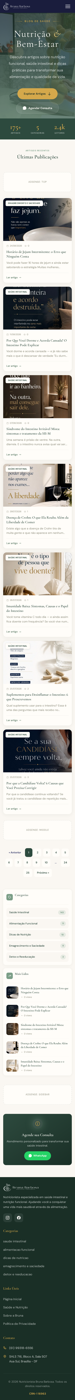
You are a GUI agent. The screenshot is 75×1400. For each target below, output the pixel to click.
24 (65, 862)
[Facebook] (18, 1217)
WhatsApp (40, 1155)
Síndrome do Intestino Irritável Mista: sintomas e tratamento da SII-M (33, 431)
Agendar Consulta (40, 108)
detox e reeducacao (17, 1274)
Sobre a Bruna (13, 1316)
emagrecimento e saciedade (23, 1266)
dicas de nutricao (15, 1258)
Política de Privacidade (19, 1324)
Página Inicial (12, 1299)
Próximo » (43, 872)
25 (27, 872)
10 (46, 862)
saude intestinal (14, 1241)
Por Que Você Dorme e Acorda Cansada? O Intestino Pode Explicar (36, 342)
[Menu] (68, 6)
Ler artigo (12, 277)
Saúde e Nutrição (15, 1307)
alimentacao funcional (18, 1250)
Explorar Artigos (35, 93)
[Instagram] (7, 1217)
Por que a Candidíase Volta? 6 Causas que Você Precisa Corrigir (35, 785)
